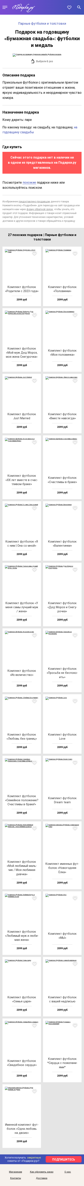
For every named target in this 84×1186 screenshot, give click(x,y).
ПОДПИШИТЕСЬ (63, 1159)
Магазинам (15, 1172)
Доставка (41, 1178)
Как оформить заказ (41, 1172)
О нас (67, 1172)
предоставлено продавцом (34, 201)
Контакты (15, 1178)
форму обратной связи (40, 209)
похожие (29, 182)
